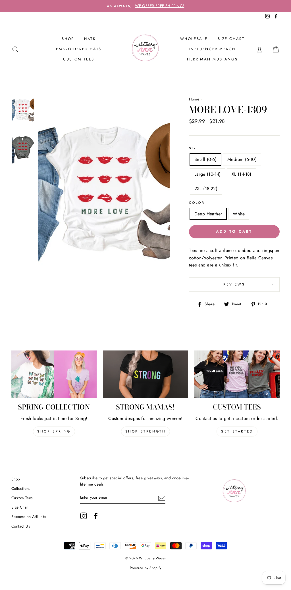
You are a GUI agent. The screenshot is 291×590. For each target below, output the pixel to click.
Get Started (237, 431)
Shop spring (54, 431)
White (239, 214)
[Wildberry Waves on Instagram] (83, 516)
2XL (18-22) (205, 188)
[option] (145, 6)
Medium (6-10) (242, 159)
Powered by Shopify (145, 567)
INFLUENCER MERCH (212, 49)
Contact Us (20, 526)
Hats (89, 38)
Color (197, 202)
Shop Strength (145, 431)
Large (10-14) (207, 174)
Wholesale (194, 38)
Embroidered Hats (78, 49)
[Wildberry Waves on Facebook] (95, 516)
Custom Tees (78, 59)
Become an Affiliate (28, 516)
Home (194, 99)
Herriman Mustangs (212, 59)
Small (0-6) (205, 159)
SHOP (68, 38)
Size (194, 148)
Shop (15, 479)
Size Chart (231, 38)
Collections (20, 488)
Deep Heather (208, 214)
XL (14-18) (241, 174)
